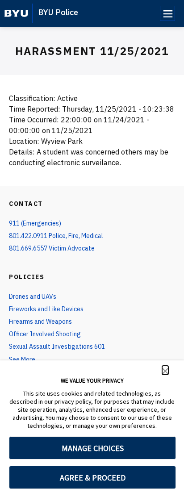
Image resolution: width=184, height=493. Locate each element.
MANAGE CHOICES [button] (93, 448)
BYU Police (58, 12)
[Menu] (167, 13)
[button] (165, 370)
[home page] (16, 13)
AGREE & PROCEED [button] (92, 477)
